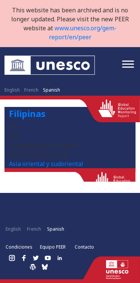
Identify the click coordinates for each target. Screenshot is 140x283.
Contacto (84, 247)
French (31, 90)
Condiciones (19, 247)
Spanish (51, 90)
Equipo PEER (53, 247)
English (12, 90)
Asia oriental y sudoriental (46, 164)
